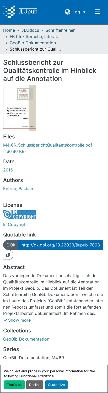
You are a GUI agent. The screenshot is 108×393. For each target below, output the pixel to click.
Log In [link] (79, 11)
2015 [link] (8, 170)
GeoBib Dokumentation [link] (33, 42)
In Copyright (15, 224)
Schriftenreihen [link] (60, 30)
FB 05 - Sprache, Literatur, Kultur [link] (36, 36)
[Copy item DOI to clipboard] (8, 255)
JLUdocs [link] (30, 30)
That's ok (14, 385)
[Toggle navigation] (97, 12)
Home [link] (9, 30)
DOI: (11, 244)
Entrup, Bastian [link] (18, 188)
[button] (20, 11)
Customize (56, 385)
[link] (54, 148)
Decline (34, 385)
